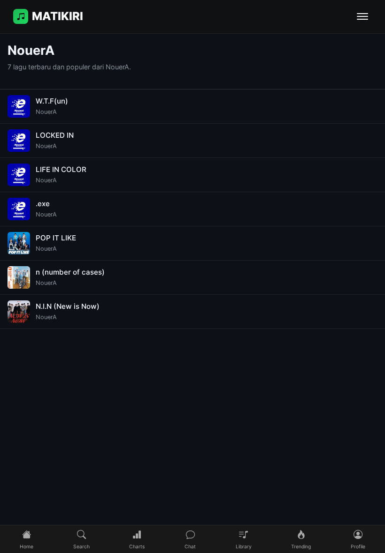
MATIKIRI (57, 16)
